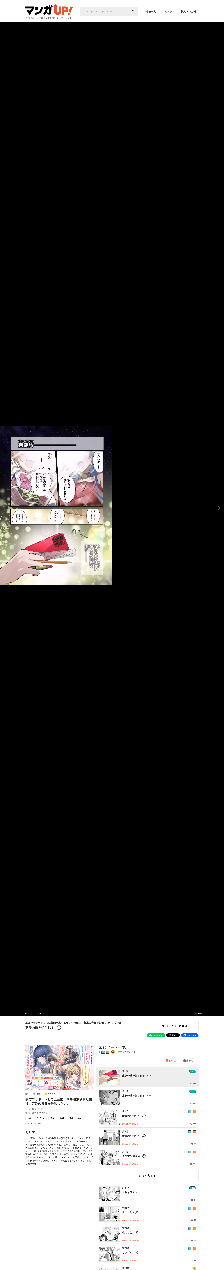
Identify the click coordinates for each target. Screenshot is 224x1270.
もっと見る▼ (147, 1175)
